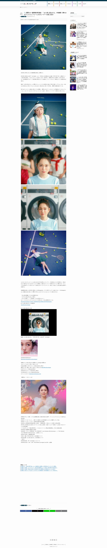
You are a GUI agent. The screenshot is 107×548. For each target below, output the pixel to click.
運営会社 (46, 544)
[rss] (54, 540)
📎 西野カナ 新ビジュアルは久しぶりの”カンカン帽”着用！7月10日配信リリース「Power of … (39, 470)
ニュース (22, 16)
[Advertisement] (43, 454)
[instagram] (52, 540)
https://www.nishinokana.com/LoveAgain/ (29, 359)
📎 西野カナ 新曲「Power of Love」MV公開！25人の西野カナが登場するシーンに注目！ (38, 469)
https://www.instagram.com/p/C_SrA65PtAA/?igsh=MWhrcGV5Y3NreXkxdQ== (36, 301)
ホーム (43, 544)
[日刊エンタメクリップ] (28, 3)
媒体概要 (51, 544)
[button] (26, 511)
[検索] (56, 540)
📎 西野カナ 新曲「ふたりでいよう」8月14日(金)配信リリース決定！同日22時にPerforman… (38, 467)
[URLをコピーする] (61, 511)
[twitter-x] (50, 540)
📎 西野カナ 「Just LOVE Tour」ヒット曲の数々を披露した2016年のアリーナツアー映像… (38, 466)
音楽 (25, 16)
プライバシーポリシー (61, 544)
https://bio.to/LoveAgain (25, 304)
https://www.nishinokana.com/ (35, 373)
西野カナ (30, 505)
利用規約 (55, 544)
